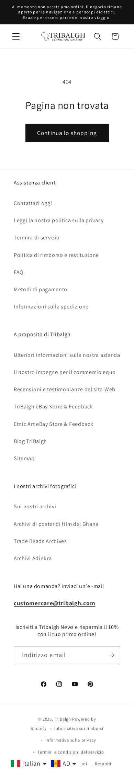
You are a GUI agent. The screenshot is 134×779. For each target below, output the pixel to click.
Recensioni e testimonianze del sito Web (64, 389)
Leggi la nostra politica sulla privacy (58, 220)
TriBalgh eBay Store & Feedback (53, 406)
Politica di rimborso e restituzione (56, 255)
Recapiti (103, 764)
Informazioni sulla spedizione (51, 306)
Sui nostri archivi (35, 506)
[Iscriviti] (111, 655)
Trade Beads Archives (40, 541)
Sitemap (24, 458)
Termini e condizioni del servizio (70, 752)
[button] (16, 36)
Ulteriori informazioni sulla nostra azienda (67, 355)
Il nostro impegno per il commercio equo (65, 372)
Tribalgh (63, 719)
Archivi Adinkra (33, 558)
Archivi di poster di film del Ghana (56, 524)
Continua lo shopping (67, 133)
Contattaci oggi (33, 203)
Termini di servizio (37, 237)
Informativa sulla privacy (70, 740)
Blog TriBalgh (30, 441)
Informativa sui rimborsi (78, 728)
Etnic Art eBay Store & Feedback (53, 424)
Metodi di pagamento (40, 289)
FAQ (19, 272)
